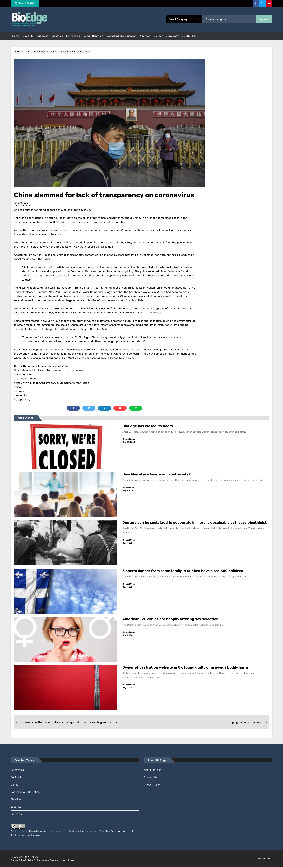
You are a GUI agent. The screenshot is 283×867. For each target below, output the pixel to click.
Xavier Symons (21, 203)
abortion (145, 35)
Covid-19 (28, 35)
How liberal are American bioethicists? (156, 474)
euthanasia (73, 35)
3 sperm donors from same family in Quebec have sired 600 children (183, 571)
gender (158, 35)
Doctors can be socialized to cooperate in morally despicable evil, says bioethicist (194, 522)
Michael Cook (128, 439)
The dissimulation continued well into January (43, 287)
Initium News (156, 296)
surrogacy (172, 35)
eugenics (42, 35)
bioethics (57, 35)
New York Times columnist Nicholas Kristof (57, 254)
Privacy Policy (152, 784)
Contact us (150, 777)
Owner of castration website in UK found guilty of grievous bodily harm (185, 667)
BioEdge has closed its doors (147, 426)
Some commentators (26, 320)
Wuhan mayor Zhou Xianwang (32, 308)
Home (15, 35)
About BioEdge (152, 769)
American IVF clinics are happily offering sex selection (170, 619)
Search (264, 19)
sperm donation (93, 35)
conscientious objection (121, 35)
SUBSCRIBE (189, 35)
